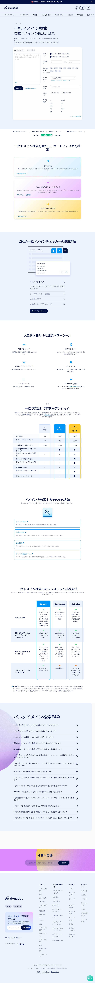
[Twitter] (14, 937)
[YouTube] (17, 937)
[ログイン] (76, 7)
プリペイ (47, 415)
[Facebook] (6, 937)
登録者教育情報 (51, 968)
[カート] (82, 7)
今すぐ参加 (26, 928)
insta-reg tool (74, 387)
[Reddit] (20, 937)
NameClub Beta (57, 941)
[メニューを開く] (88, 7)
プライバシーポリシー (33, 968)
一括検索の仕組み (29, 88)
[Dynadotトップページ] (11, 7)
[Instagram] (8, 937)
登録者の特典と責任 (62, 968)
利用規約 (43, 968)
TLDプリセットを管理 (23, 195)
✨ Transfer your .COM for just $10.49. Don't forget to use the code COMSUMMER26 (46, 2)
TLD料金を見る (21, 216)
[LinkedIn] (11, 937)
